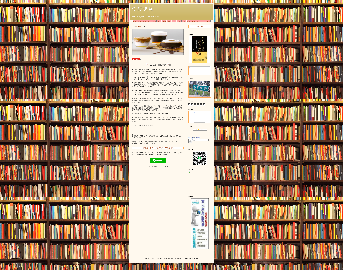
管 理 (178, 21)
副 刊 (208, 21)
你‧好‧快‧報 (142, 8)
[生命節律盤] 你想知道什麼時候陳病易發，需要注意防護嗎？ (158, 148)
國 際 (144, 21)
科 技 (159, 21)
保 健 (169, 21)
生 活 (173, 21)
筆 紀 (198, 21)
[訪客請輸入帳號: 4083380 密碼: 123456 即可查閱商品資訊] (200, 248)
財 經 (154, 21)
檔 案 (139, 21)
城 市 (134, 21)
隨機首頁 (138, 26)
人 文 (149, 21)
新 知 (193, 21)
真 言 (183, 21)
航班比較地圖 (199, 26)
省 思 (203, 21)
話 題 (188, 21)
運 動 (164, 21)
